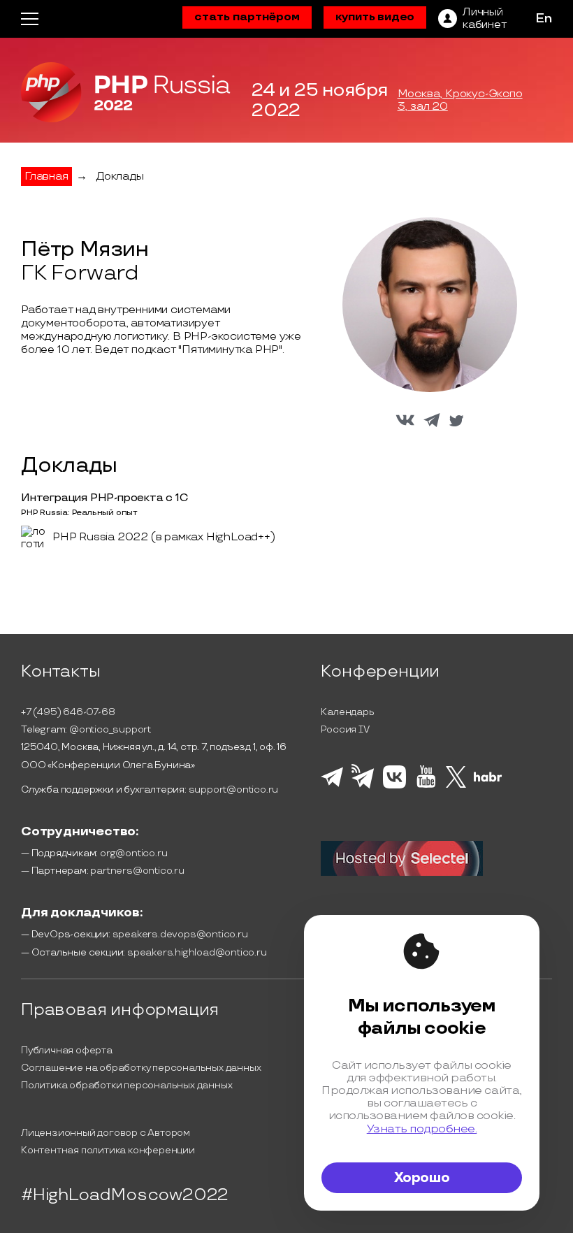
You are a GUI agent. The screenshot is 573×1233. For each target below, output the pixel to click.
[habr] (488, 780)
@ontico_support (110, 729)
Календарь (347, 712)
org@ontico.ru (133, 853)
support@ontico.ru (234, 789)
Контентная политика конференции (108, 1150)
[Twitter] (456, 785)
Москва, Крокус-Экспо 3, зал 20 (460, 100)
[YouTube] (425, 785)
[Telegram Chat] (332, 785)
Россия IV (345, 729)
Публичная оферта (67, 1050)
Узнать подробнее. (422, 1129)
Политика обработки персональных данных (126, 1085)
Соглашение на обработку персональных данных (141, 1067)
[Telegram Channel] (363, 787)
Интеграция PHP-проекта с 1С (105, 498)
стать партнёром (247, 17)
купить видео (375, 17)
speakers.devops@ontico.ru (180, 934)
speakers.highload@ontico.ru (197, 952)
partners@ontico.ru (137, 870)
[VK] (394, 786)
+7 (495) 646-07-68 (68, 712)
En (543, 19)
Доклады (120, 176)
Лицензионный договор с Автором (105, 1132)
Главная (46, 176)
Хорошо (422, 1177)
